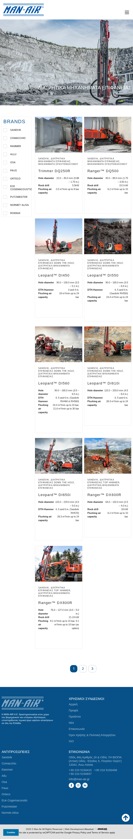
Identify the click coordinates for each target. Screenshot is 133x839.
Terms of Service (100, 832)
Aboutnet (89, 829)
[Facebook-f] (71, 785)
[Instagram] (78, 785)
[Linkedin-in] (85, 785)
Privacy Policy (79, 832)
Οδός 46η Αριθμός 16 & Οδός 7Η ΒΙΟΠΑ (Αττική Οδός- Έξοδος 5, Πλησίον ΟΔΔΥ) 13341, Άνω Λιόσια (95, 761)
